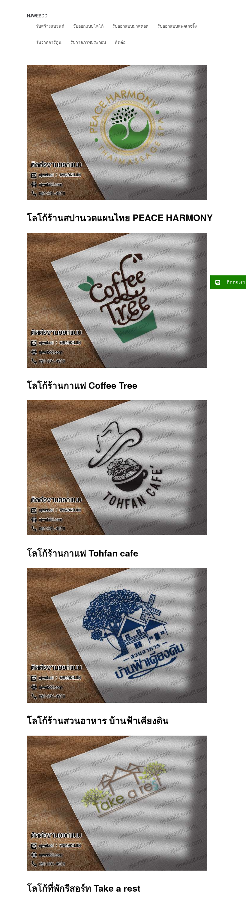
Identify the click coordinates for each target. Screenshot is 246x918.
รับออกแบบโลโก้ (88, 26)
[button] (228, 282)
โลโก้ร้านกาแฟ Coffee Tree (82, 385)
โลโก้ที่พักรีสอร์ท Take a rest (83, 887)
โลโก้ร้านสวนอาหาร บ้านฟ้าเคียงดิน (98, 720)
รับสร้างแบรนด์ (50, 26)
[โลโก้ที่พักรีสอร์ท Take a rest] (117, 868)
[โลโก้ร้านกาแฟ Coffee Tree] (117, 365)
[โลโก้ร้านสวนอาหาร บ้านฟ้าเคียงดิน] (117, 701)
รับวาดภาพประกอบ (88, 42)
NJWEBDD (37, 16)
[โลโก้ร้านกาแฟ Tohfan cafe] (117, 533)
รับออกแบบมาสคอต (130, 26)
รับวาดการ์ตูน (49, 42)
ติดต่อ (120, 42)
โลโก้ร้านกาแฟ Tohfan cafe (82, 552)
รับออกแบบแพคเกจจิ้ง (177, 26)
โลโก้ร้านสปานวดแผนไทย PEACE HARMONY (120, 217)
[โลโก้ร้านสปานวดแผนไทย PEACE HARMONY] (117, 198)
